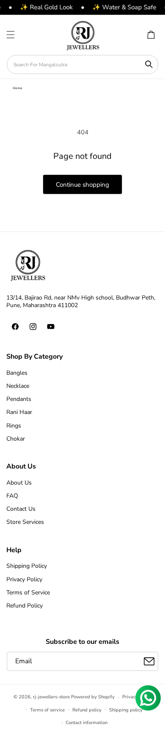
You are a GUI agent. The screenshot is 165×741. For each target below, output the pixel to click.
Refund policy (87, 710)
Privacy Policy (24, 579)
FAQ (12, 496)
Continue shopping (82, 184)
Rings (13, 426)
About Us (19, 483)
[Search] (149, 64)
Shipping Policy (26, 566)
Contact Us (21, 509)
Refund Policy (24, 606)
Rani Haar (19, 412)
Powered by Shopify (93, 697)
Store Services (25, 522)
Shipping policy (126, 710)
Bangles (17, 373)
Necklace (17, 386)
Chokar (15, 439)
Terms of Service (28, 592)
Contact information (86, 722)
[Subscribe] (149, 661)
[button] (10, 34)
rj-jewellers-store (51, 697)
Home (17, 88)
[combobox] (82, 64)
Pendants (18, 399)
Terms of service (47, 710)
